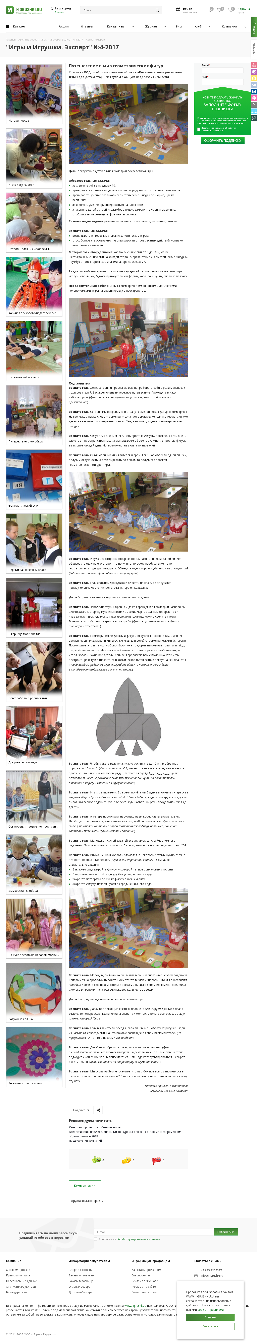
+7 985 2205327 (211, 1270)
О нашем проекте (18, 1270)
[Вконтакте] (254, 85)
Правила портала (18, 1275)
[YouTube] (254, 65)
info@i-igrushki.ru (212, 1276)
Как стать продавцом (146, 1270)
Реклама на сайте (144, 1286)
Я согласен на (129, 1239)
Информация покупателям (89, 1261)
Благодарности (16, 1292)
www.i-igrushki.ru (135, 1306)
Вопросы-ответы (80, 1270)
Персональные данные (21, 1281)
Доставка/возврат (81, 1292)
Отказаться (210, 1326)
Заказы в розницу (81, 1281)
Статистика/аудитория (21, 1286)
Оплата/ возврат (80, 1286)
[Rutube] (254, 72)
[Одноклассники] (254, 78)
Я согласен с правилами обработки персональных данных (218, 129)
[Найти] (157, 10)
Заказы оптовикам (81, 1275)
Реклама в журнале (145, 1281)
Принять (210, 1317)
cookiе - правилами (211, 1310)
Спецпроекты (141, 1275)
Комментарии (85, 1185)
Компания (13, 1261)
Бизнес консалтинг (144, 1292)
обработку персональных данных (138, 1239)
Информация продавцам (151, 1261)
